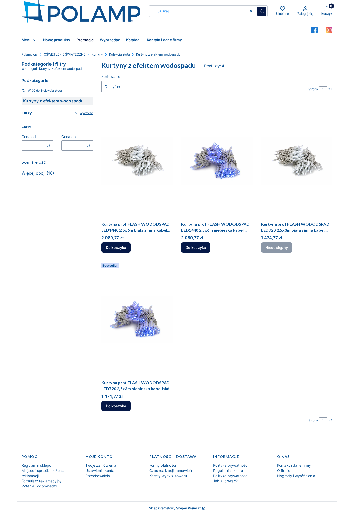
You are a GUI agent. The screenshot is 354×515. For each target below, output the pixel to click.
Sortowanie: (111, 76)
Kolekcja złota (119, 54)
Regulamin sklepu (36, 465)
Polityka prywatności (230, 465)
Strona (313, 89)
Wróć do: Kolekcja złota (45, 90)
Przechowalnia (97, 475)
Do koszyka (116, 247)
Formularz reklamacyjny (42, 481)
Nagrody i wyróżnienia (296, 475)
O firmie (283, 470)
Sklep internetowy (175, 508)
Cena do (68, 136)
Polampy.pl (30, 54)
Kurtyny (97, 54)
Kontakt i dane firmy (294, 465)
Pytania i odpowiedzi (39, 486)
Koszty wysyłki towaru (168, 475)
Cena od (29, 136)
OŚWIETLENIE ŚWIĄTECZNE (64, 54)
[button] (261, 11)
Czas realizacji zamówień (170, 470)
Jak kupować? (225, 481)
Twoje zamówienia (100, 465)
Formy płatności (162, 465)
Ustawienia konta (99, 470)
